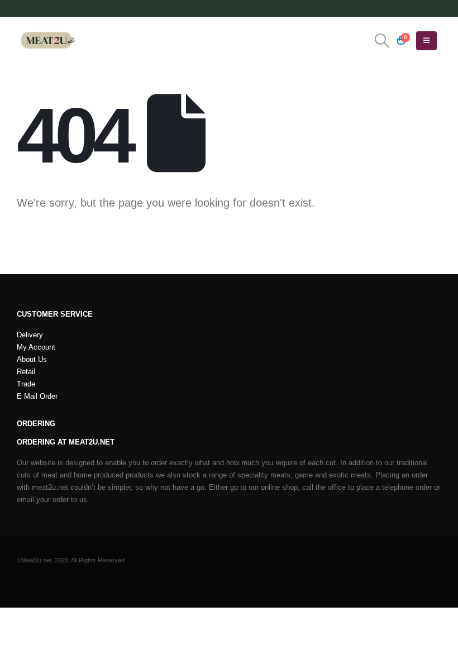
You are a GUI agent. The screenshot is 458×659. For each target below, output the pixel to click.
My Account (36, 347)
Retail (26, 372)
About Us (32, 360)
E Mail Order (37, 396)
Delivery (30, 335)
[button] (382, 41)
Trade (26, 384)
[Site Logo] (47, 40)
